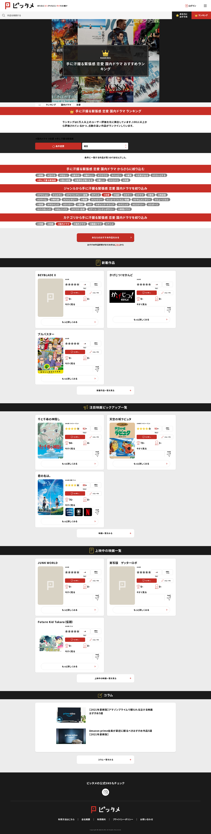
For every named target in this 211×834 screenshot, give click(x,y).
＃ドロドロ (114, 180)
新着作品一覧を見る (105, 390)
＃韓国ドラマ (96, 223)
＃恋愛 (106, 194)
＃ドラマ (140, 194)
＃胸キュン (89, 175)
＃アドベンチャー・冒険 (76, 194)
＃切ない (63, 175)
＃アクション (43, 194)
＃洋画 (40, 223)
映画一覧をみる (105, 533)
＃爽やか (76, 175)
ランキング (51, 104)
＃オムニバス (61, 209)
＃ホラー (128, 194)
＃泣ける (51, 175)
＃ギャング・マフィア (105, 204)
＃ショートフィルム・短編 (118, 199)
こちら (117, 244)
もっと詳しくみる (69, 321)
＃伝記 (117, 194)
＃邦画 (50, 223)
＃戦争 (151, 194)
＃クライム (42, 199)
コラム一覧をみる (105, 759)
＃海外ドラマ (80, 223)
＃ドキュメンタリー (142, 199)
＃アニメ (95, 194)
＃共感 (126, 180)
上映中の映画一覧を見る (105, 678)
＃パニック (123, 204)
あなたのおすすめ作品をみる (105, 237)
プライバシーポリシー (123, 819)
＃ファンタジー (70, 199)
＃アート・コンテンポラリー (101, 209)
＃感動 (40, 175)
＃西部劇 (162, 194)
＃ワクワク (103, 175)
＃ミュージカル (162, 199)
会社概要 (86, 819)
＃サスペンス (53, 204)
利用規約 (101, 819)
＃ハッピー (116, 175)
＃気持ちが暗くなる (84, 180)
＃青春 (84, 199)
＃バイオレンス (44, 209)
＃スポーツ (153, 204)
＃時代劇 (55, 199)
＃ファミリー (96, 199)
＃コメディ (57, 194)
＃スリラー (68, 204)
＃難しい (101, 180)
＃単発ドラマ (124, 209)
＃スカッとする (158, 175)
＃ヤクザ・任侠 (78, 209)
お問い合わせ (146, 819)
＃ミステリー (138, 204)
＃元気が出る (142, 175)
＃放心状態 (65, 180)
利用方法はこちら (66, 819)
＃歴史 (80, 204)
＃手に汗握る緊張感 (46, 180)
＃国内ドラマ (63, 223)
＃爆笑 (129, 175)
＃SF (89, 204)
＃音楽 (40, 204)
